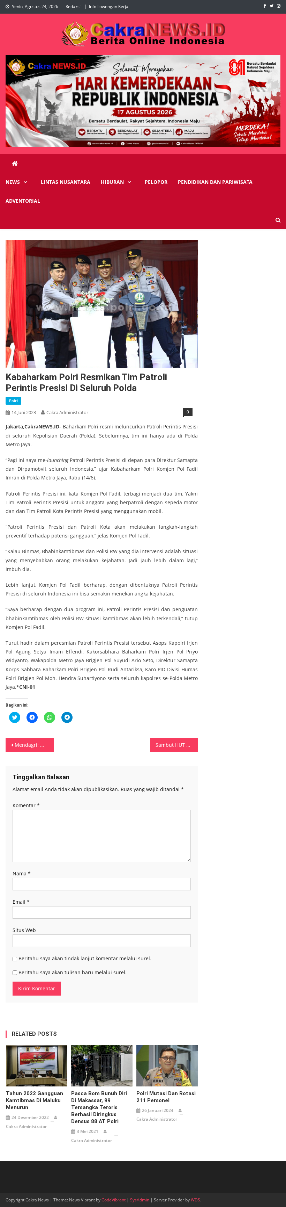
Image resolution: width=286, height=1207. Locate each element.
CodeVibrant (113, 1200)
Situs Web (24, 930)
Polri (13, 400)
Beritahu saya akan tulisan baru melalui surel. (72, 972)
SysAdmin (139, 1200)
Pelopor (156, 182)
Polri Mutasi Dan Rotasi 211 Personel (166, 1097)
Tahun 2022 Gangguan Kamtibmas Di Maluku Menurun (34, 1100)
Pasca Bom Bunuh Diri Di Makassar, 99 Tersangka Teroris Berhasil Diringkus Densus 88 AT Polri (99, 1107)
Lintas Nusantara (65, 182)
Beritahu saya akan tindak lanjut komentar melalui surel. (84, 958)
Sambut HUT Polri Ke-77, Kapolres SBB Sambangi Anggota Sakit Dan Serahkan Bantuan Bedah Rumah (177, 745)
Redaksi (73, 6)
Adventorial (23, 200)
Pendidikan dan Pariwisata (215, 182)
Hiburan (112, 182)
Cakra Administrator (67, 412)
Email (21, 901)
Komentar (26, 805)
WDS (195, 1200)
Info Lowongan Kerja (108, 6)
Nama (22, 873)
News (13, 182)
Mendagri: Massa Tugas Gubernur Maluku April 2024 (34, 745)
